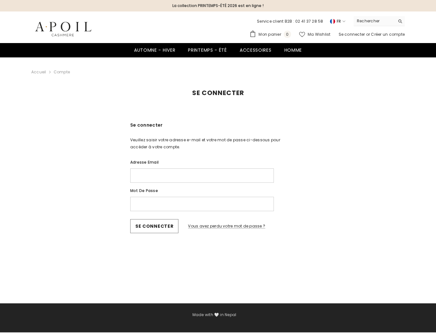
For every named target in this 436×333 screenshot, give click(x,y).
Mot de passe (144, 190)
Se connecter (352, 34)
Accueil (38, 72)
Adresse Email (144, 162)
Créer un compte (388, 34)
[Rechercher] (379, 21)
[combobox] (374, 21)
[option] (218, 5)
